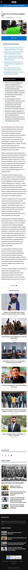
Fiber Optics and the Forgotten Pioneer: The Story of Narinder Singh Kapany (17, 506)
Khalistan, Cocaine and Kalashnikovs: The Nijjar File (16, 486)
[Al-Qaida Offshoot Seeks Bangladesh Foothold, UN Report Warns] (14, 326)
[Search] (26, 2)
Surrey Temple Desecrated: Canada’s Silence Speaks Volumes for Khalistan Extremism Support (13, 57)
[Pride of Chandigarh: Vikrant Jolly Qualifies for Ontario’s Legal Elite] (14, 423)
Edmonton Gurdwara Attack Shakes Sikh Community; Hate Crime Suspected (18, 493)
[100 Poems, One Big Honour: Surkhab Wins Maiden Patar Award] (14, 375)
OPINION (10, 5)
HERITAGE (21, 5)
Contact (21, 561)
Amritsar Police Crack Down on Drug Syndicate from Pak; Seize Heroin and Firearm (13, 63)
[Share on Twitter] (12, 285)
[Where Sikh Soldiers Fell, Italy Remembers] (14, 472)
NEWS (5, 5)
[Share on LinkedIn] (13, 285)
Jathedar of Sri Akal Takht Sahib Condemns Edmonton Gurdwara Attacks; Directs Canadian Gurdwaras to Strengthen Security (18, 500)
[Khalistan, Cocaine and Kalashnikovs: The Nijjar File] (5, 487)
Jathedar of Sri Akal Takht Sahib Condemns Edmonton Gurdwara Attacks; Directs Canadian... (17, 549)
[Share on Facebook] (10, 285)
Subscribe (13, 563)
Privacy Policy (5, 561)
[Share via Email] (16, 285)
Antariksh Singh (9, 17)
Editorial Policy (13, 561)
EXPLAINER (15, 5)
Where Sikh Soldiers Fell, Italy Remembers (12, 483)
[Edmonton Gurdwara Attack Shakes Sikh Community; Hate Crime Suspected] (5, 493)
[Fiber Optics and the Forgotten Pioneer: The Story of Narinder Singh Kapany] (5, 506)
